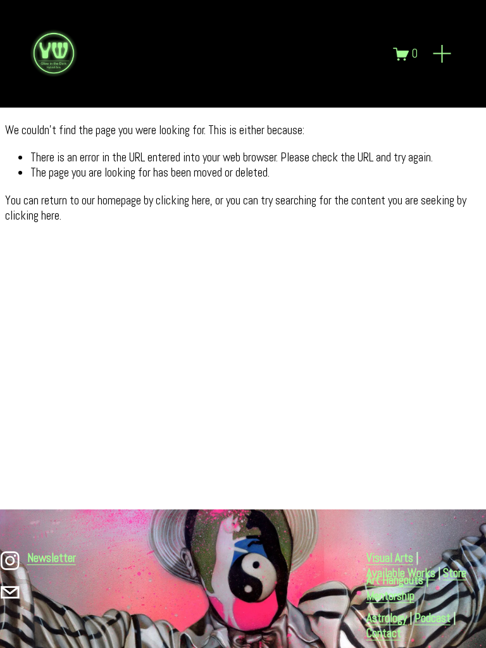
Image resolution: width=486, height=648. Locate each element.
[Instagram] (10, 561)
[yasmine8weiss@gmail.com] (10, 592)
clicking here (183, 200)
